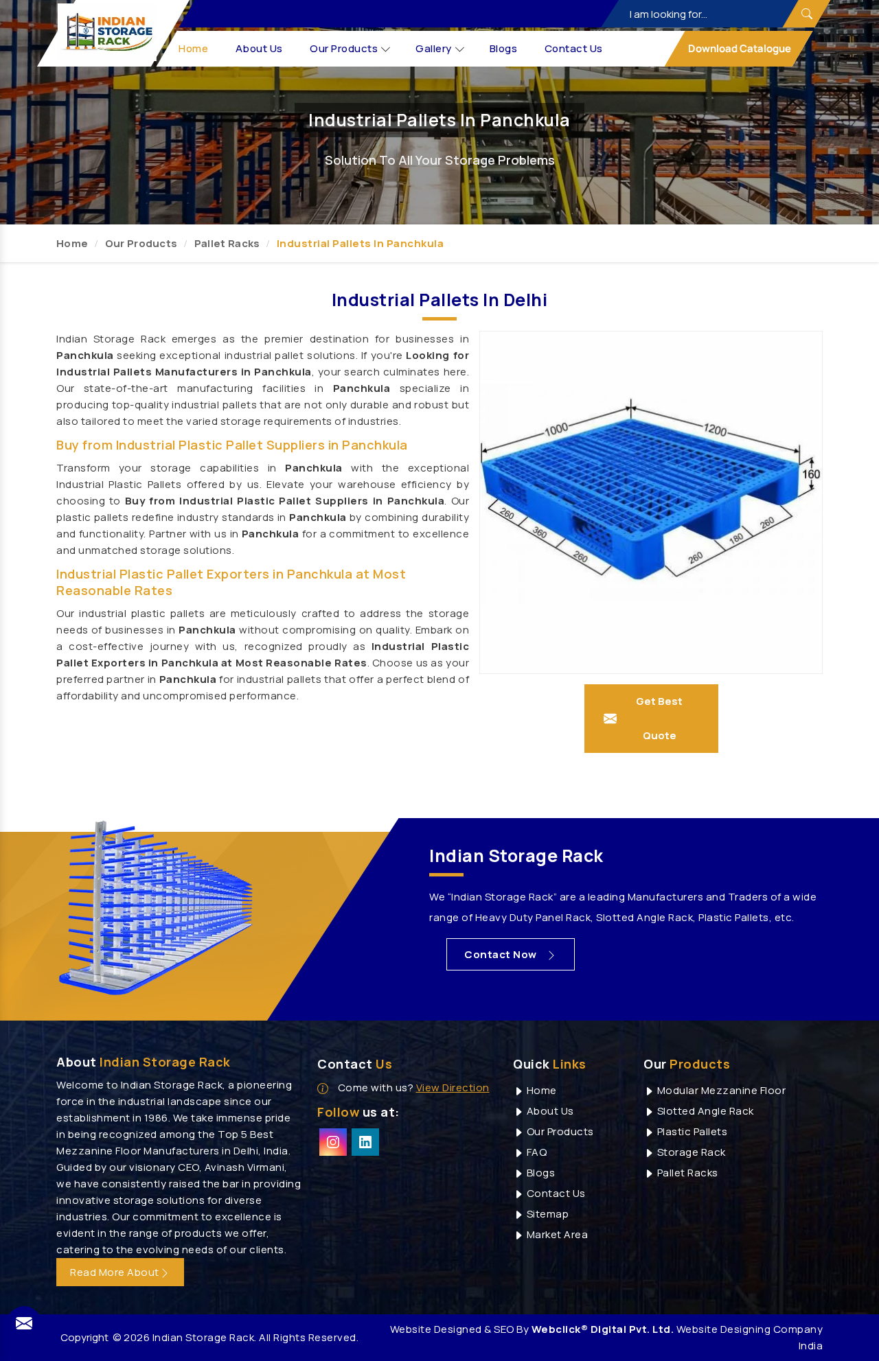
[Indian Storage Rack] (107, 32)
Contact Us (574, 48)
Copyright (84, 1337)
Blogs (504, 48)
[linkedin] (365, 1142)
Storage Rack (690, 1152)
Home (194, 48)
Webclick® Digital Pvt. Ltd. (603, 1329)
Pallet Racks (227, 243)
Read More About (114, 1272)
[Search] (806, 13)
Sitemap (546, 1214)
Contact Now (501, 954)
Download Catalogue (738, 48)
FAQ (535, 1152)
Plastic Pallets (690, 1131)
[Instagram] (333, 1142)
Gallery (434, 48)
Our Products (344, 48)
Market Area (556, 1234)
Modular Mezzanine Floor (720, 1090)
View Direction (453, 1087)
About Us (259, 48)
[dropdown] (385, 49)
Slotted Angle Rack (704, 1111)
